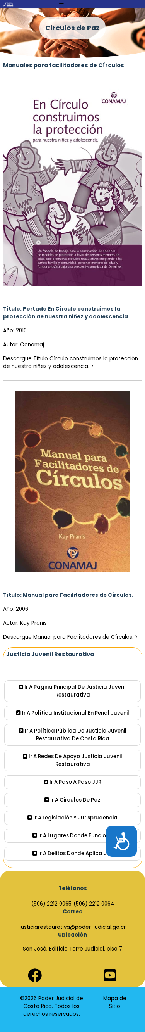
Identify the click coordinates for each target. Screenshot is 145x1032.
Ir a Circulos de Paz (75, 800)
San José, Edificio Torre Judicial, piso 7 (72, 948)
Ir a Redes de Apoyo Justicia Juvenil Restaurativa (74, 760)
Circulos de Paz (72, 28)
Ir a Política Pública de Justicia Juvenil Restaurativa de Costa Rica (75, 734)
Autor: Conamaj (23, 344)
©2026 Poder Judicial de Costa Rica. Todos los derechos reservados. (51, 1006)
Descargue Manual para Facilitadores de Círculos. (68, 637)
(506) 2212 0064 (93, 904)
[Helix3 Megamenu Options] (61, 4)
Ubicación (72, 935)
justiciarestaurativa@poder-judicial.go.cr (73, 927)
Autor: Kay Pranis (25, 623)
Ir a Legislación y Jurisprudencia (75, 817)
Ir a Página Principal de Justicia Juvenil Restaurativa (75, 690)
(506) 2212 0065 (51, 904)
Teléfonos (72, 888)
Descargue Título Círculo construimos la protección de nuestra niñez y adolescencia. (70, 362)
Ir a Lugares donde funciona (75, 835)
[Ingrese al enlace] (8, 4)
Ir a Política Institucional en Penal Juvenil (75, 713)
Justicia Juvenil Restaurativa (50, 654)
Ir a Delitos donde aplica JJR (75, 853)
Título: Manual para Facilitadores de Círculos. (68, 595)
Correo (73, 911)
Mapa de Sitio (114, 1002)
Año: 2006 (15, 609)
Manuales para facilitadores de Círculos (64, 65)
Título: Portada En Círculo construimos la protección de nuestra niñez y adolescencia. (66, 312)
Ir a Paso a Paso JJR (74, 782)
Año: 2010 (15, 330)
